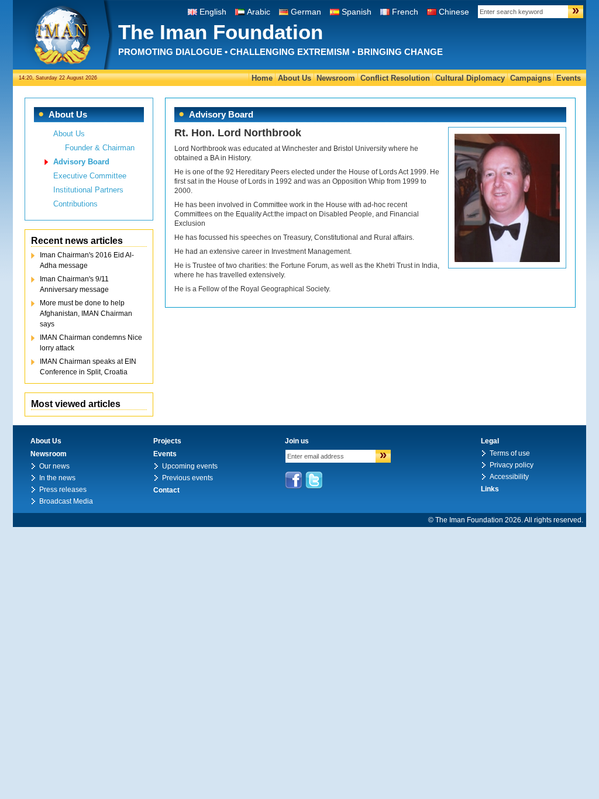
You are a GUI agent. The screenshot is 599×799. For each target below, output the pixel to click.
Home (262, 78)
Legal (490, 441)
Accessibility (509, 477)
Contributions (75, 203)
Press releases (63, 489)
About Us (294, 78)
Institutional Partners (88, 189)
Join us (297, 441)
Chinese (454, 11)
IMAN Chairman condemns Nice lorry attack (91, 342)
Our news (54, 466)
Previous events (187, 478)
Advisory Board (81, 161)
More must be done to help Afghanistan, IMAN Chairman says (86, 313)
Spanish (356, 11)
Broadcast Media (66, 501)
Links (490, 489)
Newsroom (335, 78)
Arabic (258, 11)
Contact (166, 490)
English (212, 11)
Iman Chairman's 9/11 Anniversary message (74, 284)
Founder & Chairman (100, 147)
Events (568, 78)
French (405, 11)
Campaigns (530, 78)
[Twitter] (314, 480)
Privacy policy (511, 465)
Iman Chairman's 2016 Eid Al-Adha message (87, 260)
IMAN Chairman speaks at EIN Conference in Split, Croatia (88, 366)
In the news (57, 478)
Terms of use (510, 453)
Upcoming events (190, 466)
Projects (167, 441)
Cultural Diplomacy (470, 78)
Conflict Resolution (395, 78)
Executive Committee (89, 175)
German (306, 11)
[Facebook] (293, 480)
